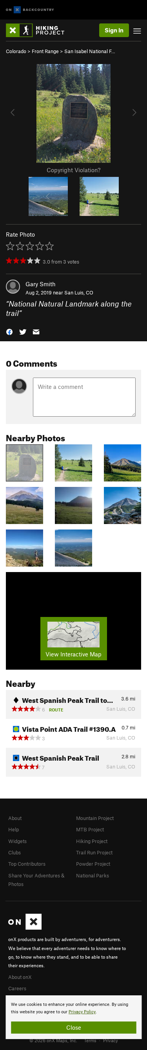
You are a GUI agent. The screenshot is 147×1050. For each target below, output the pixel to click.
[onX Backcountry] (30, 10)
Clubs (14, 852)
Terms (90, 1040)
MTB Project (90, 829)
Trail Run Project (94, 852)
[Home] (39, 30)
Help (13, 829)
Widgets (17, 841)
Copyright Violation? (73, 169)
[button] (9, 331)
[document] (73, 1017)
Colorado (16, 51)
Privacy (110, 1040)
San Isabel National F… (89, 51)
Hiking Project (91, 841)
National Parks (92, 875)
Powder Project (93, 864)
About (15, 818)
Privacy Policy (82, 1011)
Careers (17, 988)
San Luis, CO (78, 292)
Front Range (45, 51)
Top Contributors (26, 864)
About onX (20, 977)
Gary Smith (40, 283)
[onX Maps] (25, 928)
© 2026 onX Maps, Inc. (53, 1040)
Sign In (114, 30)
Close (73, 1027)
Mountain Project (95, 818)
